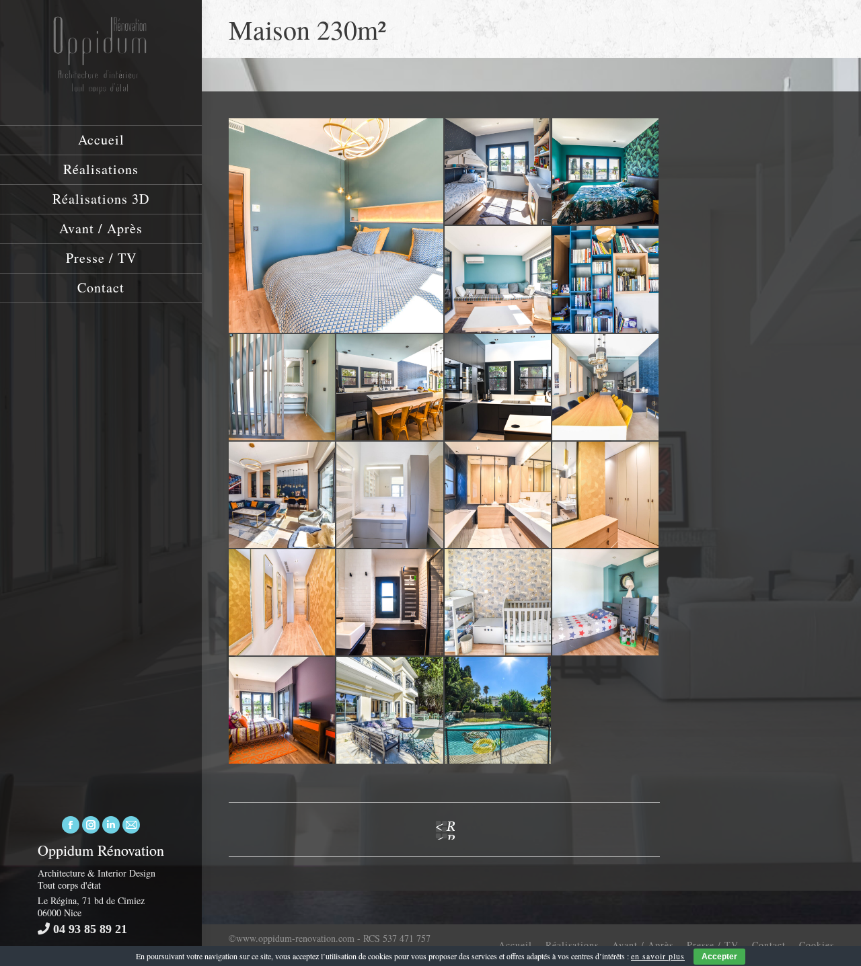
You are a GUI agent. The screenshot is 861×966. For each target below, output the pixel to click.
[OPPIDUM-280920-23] (390, 603)
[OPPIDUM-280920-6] (282, 388)
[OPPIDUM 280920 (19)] (390, 710)
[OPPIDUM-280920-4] (606, 495)
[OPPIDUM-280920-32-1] (337, 225)
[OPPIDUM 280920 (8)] (282, 495)
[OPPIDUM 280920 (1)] (282, 603)
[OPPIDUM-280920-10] (606, 279)
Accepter (719, 956)
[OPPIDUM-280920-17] (498, 388)
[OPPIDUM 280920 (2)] (498, 495)
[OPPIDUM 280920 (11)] (606, 388)
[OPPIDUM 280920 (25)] (606, 603)
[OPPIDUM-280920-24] (498, 279)
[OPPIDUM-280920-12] (390, 388)
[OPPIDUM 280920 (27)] (282, 710)
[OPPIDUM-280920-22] (606, 172)
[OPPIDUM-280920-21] (498, 172)
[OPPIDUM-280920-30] (390, 495)
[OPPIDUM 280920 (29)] (498, 603)
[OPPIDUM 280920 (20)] (498, 710)
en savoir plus (658, 956)
